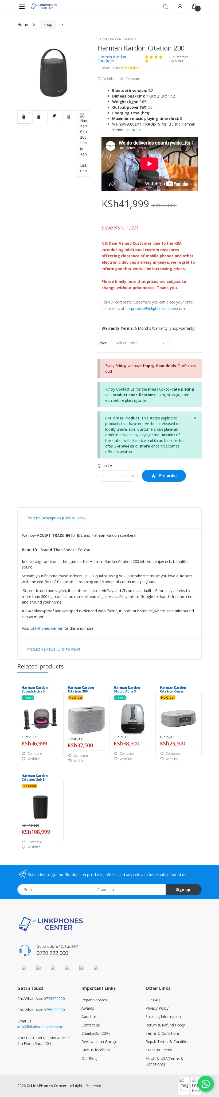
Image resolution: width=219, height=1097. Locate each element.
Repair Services (94, 999)
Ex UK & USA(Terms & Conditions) (164, 1061)
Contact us (90, 1025)
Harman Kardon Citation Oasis (173, 689)
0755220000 (54, 1009)
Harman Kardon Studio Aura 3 (127, 689)
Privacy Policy (157, 1008)
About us (89, 1016)
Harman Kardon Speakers (116, 39)
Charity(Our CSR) (95, 1033)
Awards (87, 1008)
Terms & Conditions (162, 1033)
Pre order (167, 475)
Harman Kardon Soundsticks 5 (35, 689)
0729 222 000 (52, 952)
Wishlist (109, 78)
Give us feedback (95, 1049)
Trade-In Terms (159, 1049)
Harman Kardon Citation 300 (81, 689)
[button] (166, 6)
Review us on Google (99, 1041)
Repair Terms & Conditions (168, 1041)
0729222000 (54, 998)
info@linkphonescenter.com (40, 1026)
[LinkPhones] (43, 6)
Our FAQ (153, 999)
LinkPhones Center (46, 628)
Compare (132, 78)
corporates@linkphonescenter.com (155, 308)
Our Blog (89, 1058)
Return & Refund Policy (165, 1025)
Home (22, 24)
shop (48, 24)
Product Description (56, 517)
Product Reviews (53, 649)
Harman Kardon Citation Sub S (35, 777)
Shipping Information (163, 1016)
